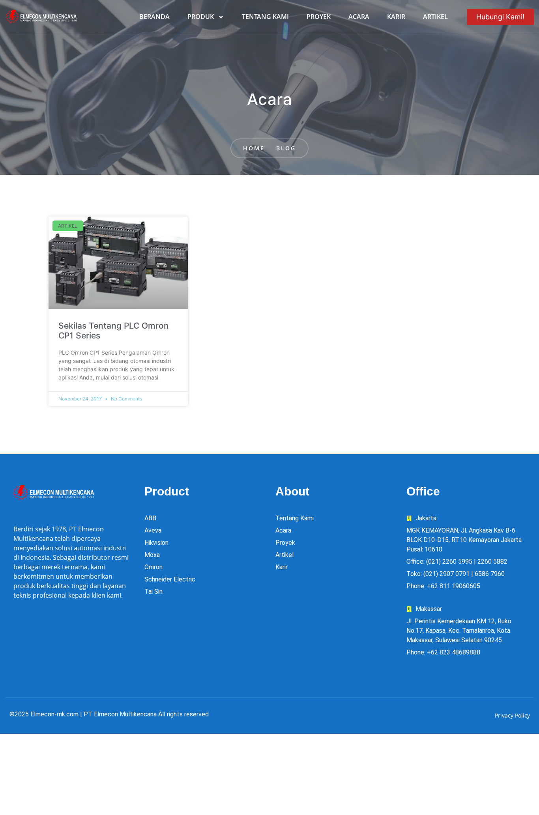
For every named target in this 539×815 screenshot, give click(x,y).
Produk (200, 16)
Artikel (435, 16)
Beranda (154, 16)
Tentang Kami (265, 16)
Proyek (319, 16)
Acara (358, 16)
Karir (396, 16)
